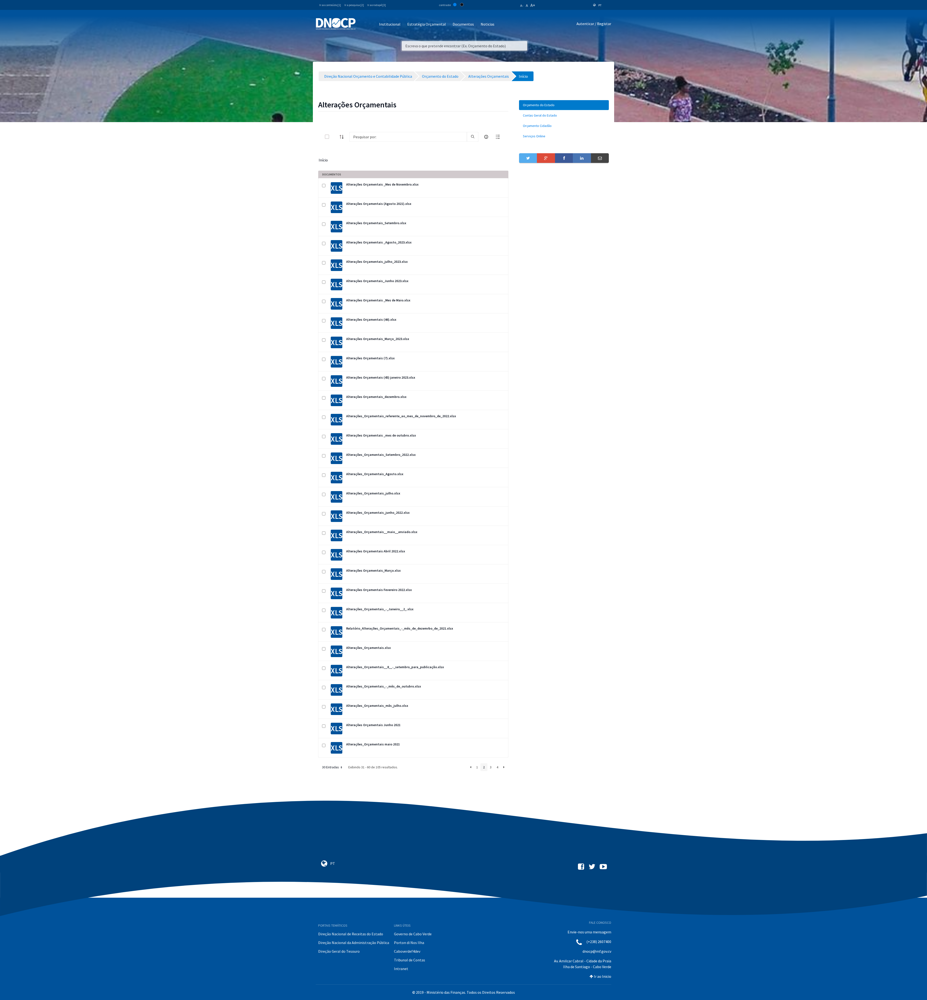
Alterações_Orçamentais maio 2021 (373, 744)
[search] (472, 136)
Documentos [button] (463, 24)
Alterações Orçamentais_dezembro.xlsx (376, 397)
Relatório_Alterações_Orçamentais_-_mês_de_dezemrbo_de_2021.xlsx (399, 628)
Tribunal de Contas (409, 960)
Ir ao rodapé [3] (376, 5)
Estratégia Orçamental (426, 24)
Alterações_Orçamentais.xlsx (368, 648)
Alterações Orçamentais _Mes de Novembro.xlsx (382, 184)
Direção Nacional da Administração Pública (353, 942)
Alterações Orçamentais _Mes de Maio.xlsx (378, 300)
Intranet (401, 968)
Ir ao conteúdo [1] (330, 5)
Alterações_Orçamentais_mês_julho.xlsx (377, 705)
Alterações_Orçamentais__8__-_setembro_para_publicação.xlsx (395, 667)
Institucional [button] (389, 24)
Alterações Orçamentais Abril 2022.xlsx (375, 551)
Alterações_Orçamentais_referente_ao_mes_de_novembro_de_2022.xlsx (401, 416)
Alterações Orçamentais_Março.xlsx (373, 570)
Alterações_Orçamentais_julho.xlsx (373, 493)
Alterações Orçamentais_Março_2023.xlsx (377, 339)
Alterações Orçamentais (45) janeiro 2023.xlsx (380, 377)
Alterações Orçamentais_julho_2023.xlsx (377, 261)
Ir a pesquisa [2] (354, 5)
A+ (532, 5)
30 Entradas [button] (331, 767)
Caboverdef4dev (407, 951)
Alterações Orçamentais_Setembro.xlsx (376, 223)
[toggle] (335, 136)
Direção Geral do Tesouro (339, 951)
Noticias (487, 24)
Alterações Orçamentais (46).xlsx (371, 319)
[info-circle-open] (486, 137)
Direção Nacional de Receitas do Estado (350, 933)
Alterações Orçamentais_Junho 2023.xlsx (377, 281)
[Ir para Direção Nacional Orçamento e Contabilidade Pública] (336, 23)
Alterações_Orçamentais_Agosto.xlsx (374, 474)
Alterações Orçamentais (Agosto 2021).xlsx (378, 203)
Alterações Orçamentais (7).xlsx (370, 358)
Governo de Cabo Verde (413, 933)
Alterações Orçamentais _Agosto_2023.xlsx (379, 242)
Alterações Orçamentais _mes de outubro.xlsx (381, 435)
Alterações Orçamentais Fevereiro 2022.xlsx (379, 590)
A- (521, 5)
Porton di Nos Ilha (409, 942)
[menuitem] (564, 105)
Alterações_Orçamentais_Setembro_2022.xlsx (381, 454)
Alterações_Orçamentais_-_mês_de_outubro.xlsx (383, 686)
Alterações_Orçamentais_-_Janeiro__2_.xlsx (380, 609)
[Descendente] (343, 137)
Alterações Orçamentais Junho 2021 (373, 725)
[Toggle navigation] (362, 24)
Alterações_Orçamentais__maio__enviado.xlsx (381, 532)
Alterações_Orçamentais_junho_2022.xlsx (378, 512)
